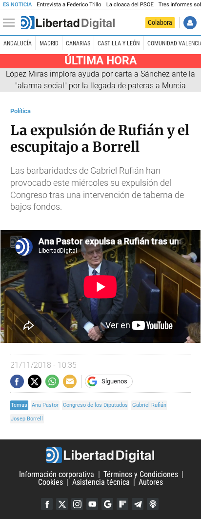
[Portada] (68, 23)
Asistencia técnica (101, 482)
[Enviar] (52, 381)
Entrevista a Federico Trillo (69, 4)
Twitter (62, 504)
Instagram (77, 504)
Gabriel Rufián (149, 405)
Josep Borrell (27, 419)
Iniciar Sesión (190, 22)
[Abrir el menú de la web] (11, 23)
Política (20, 111)
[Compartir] (17, 381)
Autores (151, 482)
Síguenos (114, 381)
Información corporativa (56, 474)
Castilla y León (119, 43)
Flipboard (122, 504)
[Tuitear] (34, 381)
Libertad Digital (100, 455)
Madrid (49, 43)
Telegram (137, 504)
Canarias (78, 43)
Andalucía (17, 43)
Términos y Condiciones (140, 474)
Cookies (50, 482)
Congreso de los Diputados (95, 405)
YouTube (92, 504)
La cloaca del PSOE (130, 4)
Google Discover (107, 504)
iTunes (153, 504)
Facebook (47, 504)
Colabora (160, 22)
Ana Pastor (45, 405)
